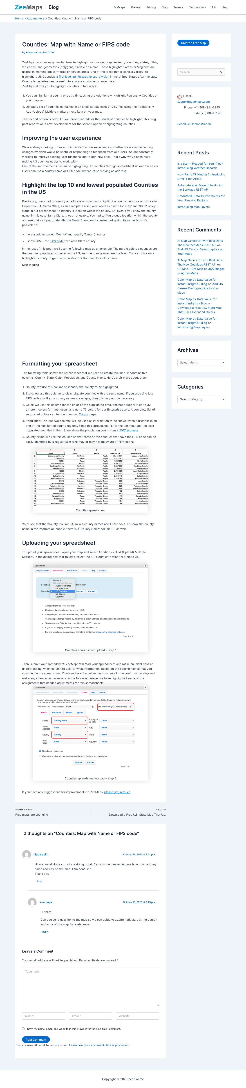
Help (225, 7)
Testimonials (197, 7)
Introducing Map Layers (193, 207)
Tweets (178, 7)
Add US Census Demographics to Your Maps (200, 288)
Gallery (136, 7)
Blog (54, 7)
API (214, 7)
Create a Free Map (193, 43)
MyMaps (119, 7)
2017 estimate (128, 430)
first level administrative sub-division (84, 76)
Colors (83, 414)
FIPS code (57, 241)
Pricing (151, 7)
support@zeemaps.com (193, 101)
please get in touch (117, 792)
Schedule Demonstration (194, 124)
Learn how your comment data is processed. (99, 1045)
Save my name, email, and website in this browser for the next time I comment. (74, 1028)
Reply (40, 881)
